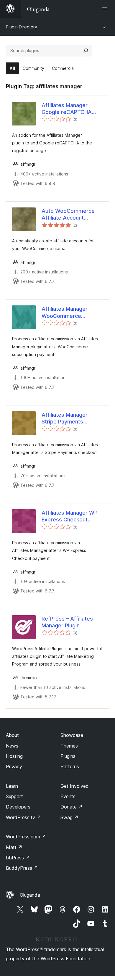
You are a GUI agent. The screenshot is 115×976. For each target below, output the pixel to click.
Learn (12, 786)
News (12, 746)
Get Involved (74, 786)
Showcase (71, 735)
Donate (71, 807)
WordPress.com (26, 837)
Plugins (67, 756)
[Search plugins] (86, 51)
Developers (18, 807)
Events (67, 796)
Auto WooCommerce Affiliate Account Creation (68, 214)
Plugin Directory (21, 26)
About (12, 735)
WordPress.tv (23, 817)
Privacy (14, 766)
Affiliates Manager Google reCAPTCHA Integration (67, 109)
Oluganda (30, 895)
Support (14, 796)
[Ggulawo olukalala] (105, 9)
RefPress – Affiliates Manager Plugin (67, 622)
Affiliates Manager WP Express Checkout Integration (70, 516)
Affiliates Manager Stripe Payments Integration (65, 418)
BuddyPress (22, 868)
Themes (69, 746)
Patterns (69, 766)
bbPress (18, 858)
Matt (14, 847)
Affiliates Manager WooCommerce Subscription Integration (65, 312)
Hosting (14, 756)
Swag (69, 817)
